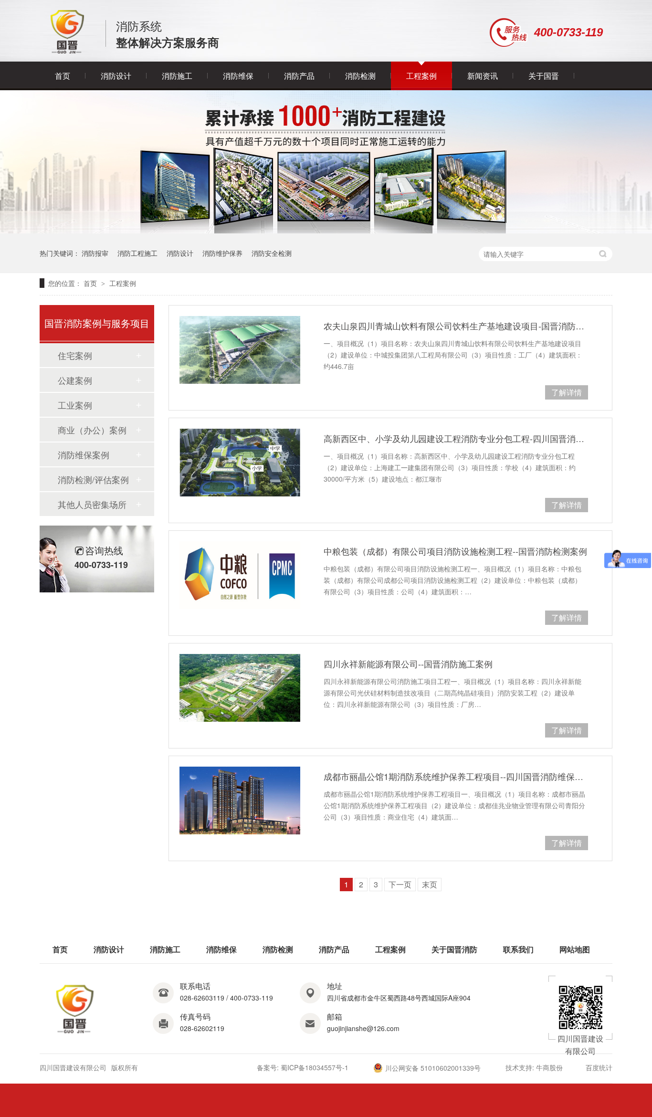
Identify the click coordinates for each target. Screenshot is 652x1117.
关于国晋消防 (454, 949)
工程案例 (421, 75)
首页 (62, 75)
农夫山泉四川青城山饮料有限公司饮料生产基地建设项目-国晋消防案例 (456, 325)
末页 (429, 884)
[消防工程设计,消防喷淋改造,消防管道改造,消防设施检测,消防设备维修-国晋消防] (67, 51)
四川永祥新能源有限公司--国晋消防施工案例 (408, 663)
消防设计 (116, 75)
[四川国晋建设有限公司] (75, 1033)
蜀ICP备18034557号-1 (314, 1067)
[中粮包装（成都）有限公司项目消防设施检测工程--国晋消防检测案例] (239, 575)
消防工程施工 (137, 253)
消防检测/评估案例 (93, 479)
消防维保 (238, 75)
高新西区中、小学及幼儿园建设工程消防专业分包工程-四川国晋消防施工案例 (456, 438)
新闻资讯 (482, 75)
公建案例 (75, 380)
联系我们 (518, 949)
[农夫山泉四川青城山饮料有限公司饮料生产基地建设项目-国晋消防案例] (239, 350)
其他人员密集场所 (92, 504)
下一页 (400, 884)
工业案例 (75, 405)
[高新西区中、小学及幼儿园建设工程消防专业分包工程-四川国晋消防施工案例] (239, 462)
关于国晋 (543, 75)
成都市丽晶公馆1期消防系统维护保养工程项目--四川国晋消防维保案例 (456, 776)
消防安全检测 (272, 253)
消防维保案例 (83, 454)
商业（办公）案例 (92, 429)
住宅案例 (75, 355)
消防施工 (177, 75)
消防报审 (95, 253)
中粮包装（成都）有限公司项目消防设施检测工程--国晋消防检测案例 (455, 551)
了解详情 (566, 392)
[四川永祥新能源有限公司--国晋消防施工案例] (239, 688)
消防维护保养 (222, 253)
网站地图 (574, 949)
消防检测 (360, 75)
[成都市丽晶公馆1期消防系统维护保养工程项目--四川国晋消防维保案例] (239, 800)
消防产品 (299, 75)
